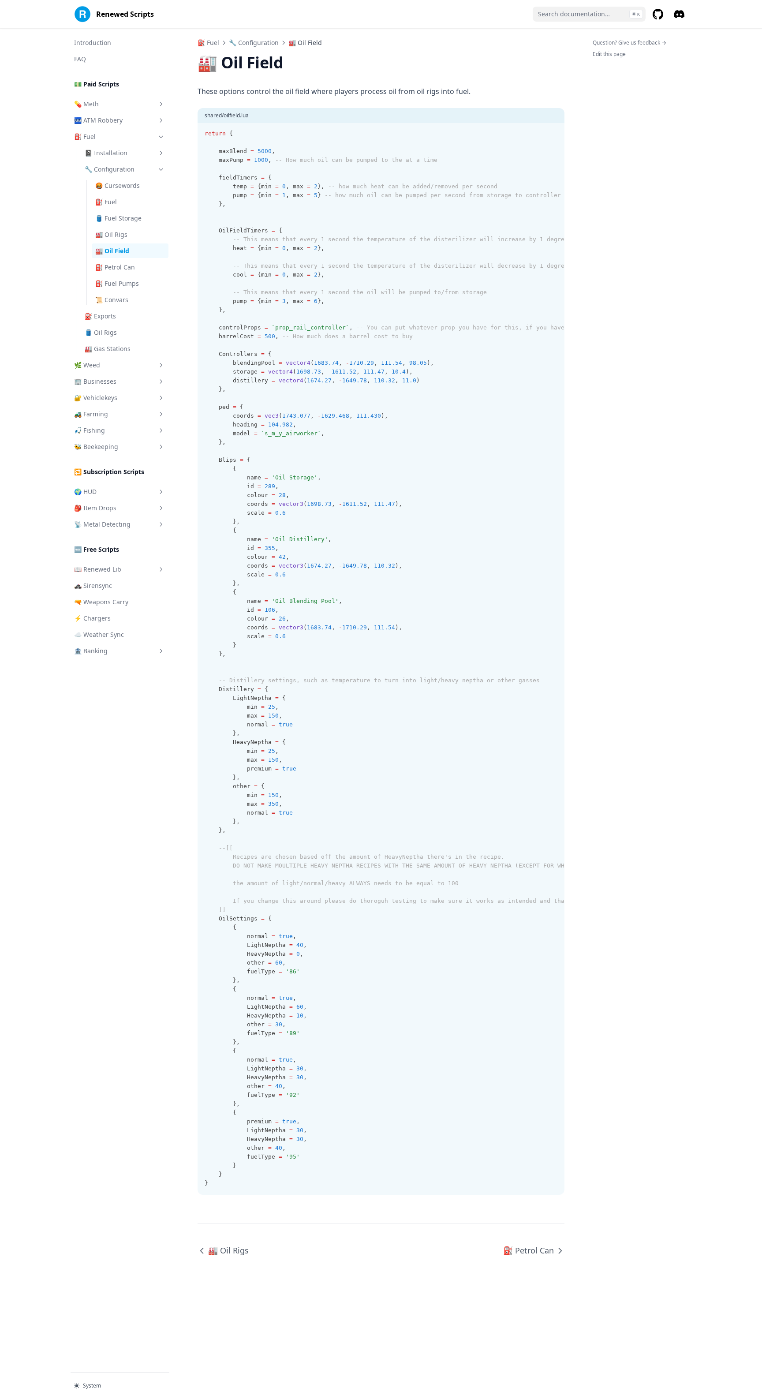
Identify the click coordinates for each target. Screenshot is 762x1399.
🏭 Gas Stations (108, 348)
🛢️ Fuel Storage (118, 218)
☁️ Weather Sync (99, 634)
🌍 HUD (85, 491)
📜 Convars (111, 300)
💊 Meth (86, 104)
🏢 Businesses (95, 381)
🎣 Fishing (89, 430)
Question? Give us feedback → (629, 42)
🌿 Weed (87, 365)
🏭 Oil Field (112, 251)
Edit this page (609, 54)
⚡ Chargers (92, 618)
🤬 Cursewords (117, 185)
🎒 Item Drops (95, 508)
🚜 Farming (91, 414)
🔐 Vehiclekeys (95, 397)
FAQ (80, 59)
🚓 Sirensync (93, 585)
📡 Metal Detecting (102, 524)
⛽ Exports (100, 316)
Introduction (92, 42)
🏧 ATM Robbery (98, 120)
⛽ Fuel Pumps (117, 283)
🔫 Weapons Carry (101, 602)
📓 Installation (106, 153)
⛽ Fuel (85, 136)
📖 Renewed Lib (97, 569)
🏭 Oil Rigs (111, 234)
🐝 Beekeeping (96, 446)
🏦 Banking (91, 651)
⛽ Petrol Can (115, 267)
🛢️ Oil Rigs (101, 332)
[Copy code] (553, 133)
